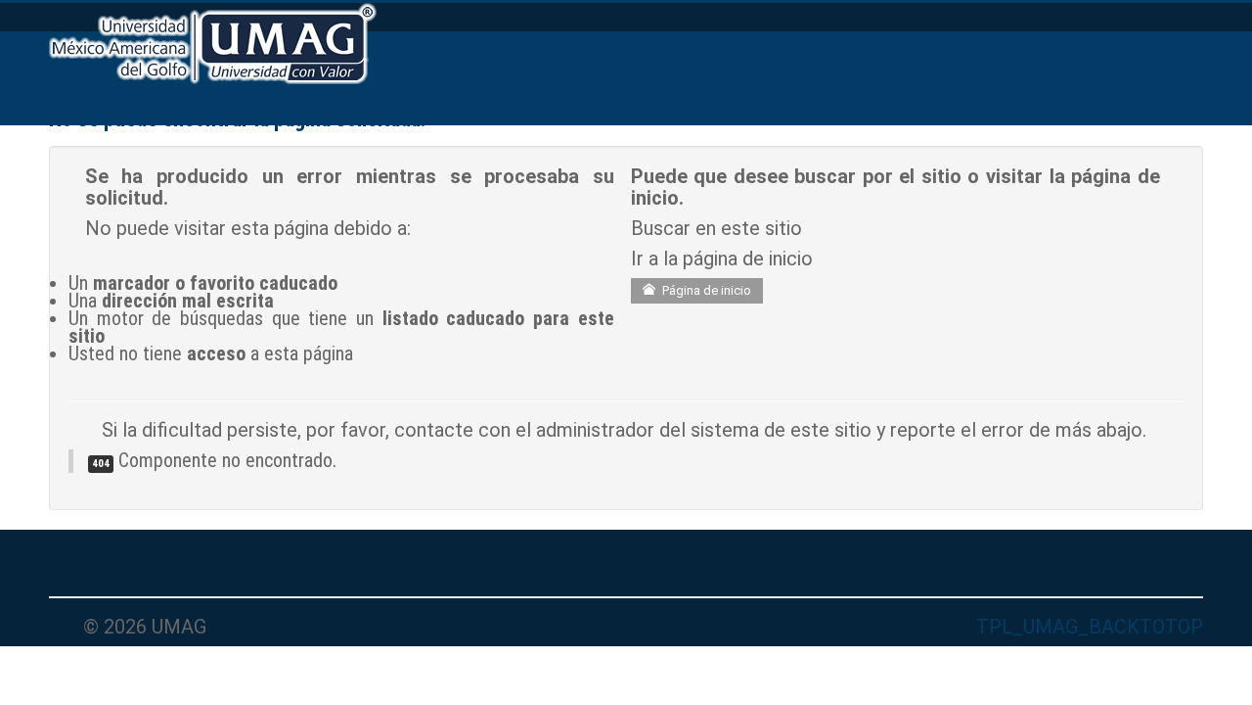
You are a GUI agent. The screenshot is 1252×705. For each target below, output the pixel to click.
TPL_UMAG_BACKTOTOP (1089, 626)
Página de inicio (705, 290)
